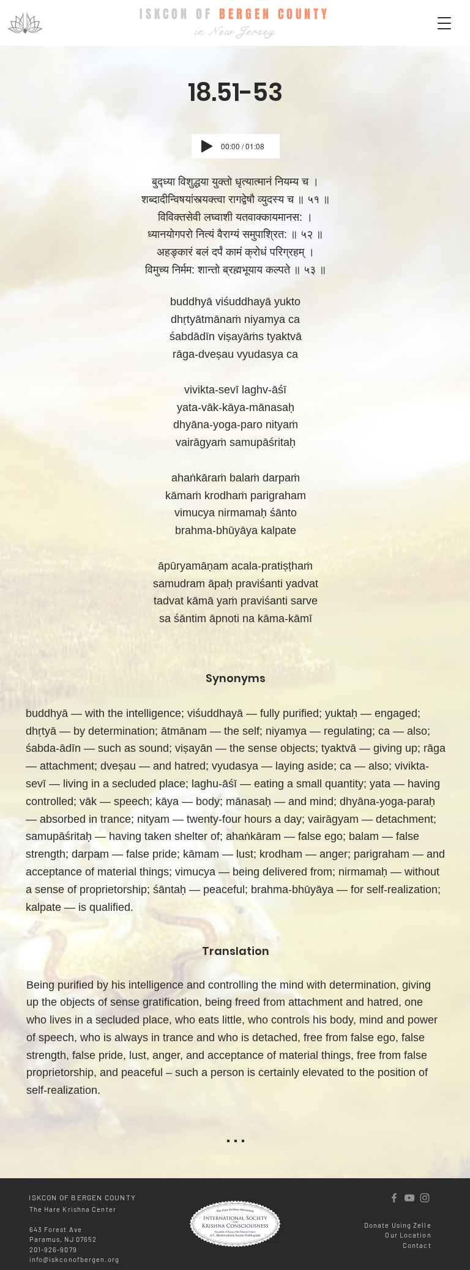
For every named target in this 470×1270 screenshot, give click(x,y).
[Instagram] (425, 1198)
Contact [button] (417, 1245)
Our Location (408, 1235)
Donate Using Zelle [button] (397, 1225)
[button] (444, 23)
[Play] (206, 146)
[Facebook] (394, 1198)
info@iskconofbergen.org (74, 1259)
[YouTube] (409, 1198)
